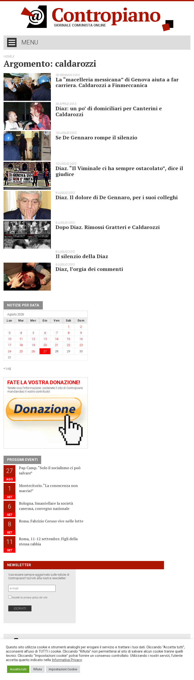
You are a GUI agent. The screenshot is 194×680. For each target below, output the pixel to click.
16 (81, 339)
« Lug (7, 368)
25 (21, 351)
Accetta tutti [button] (18, 669)
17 (9, 345)
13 (45, 339)
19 (33, 345)
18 (21, 345)
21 (56, 345)
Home (8, 56)
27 (45, 351)
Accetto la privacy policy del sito (29, 597)
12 (33, 339)
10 (9, 339)
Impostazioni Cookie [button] (63, 669)
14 (56, 339)
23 (81, 345)
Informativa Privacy (67, 660)
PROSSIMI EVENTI (22, 460)
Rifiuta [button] (37, 669)
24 (9, 351)
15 (68, 339)
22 (68, 345)
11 (21, 339)
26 (33, 351)
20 (45, 345)
